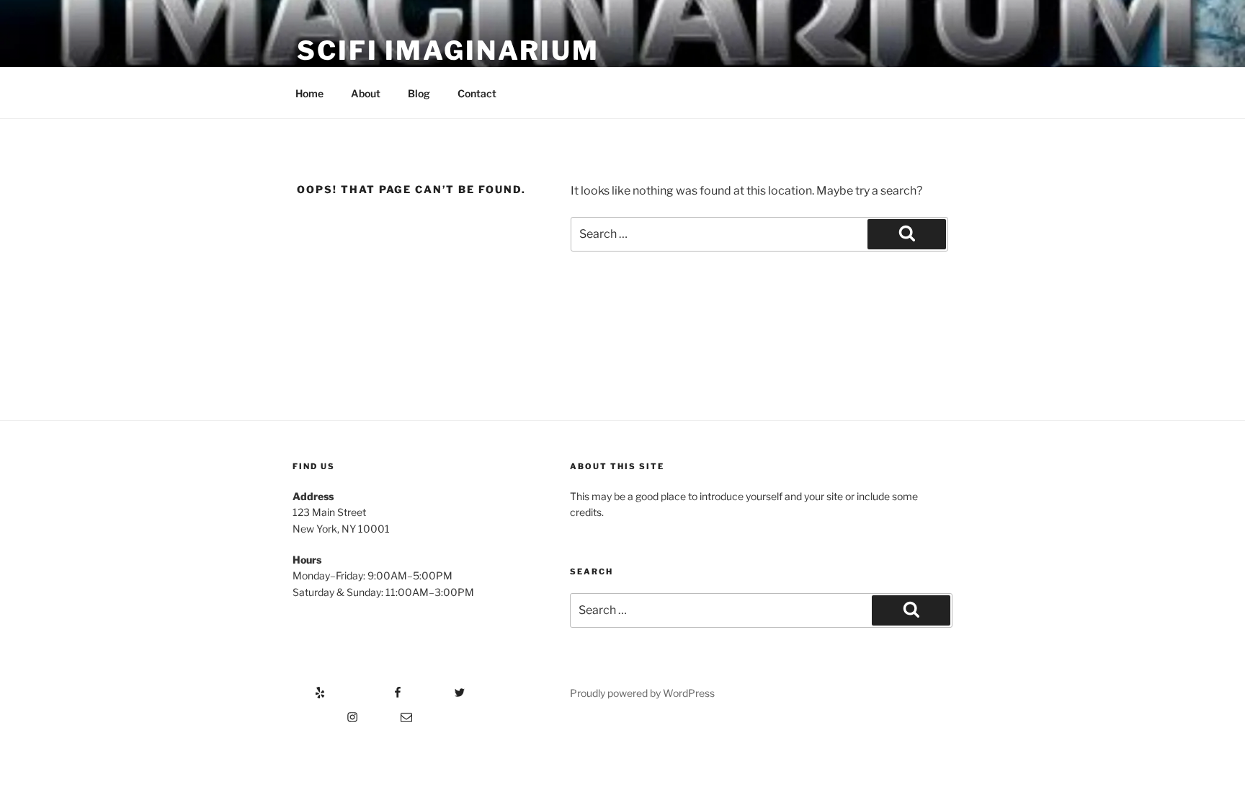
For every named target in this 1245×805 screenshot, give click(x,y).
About (365, 93)
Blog (419, 93)
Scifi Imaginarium (448, 50)
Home (309, 93)
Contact (477, 93)
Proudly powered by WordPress (642, 693)
